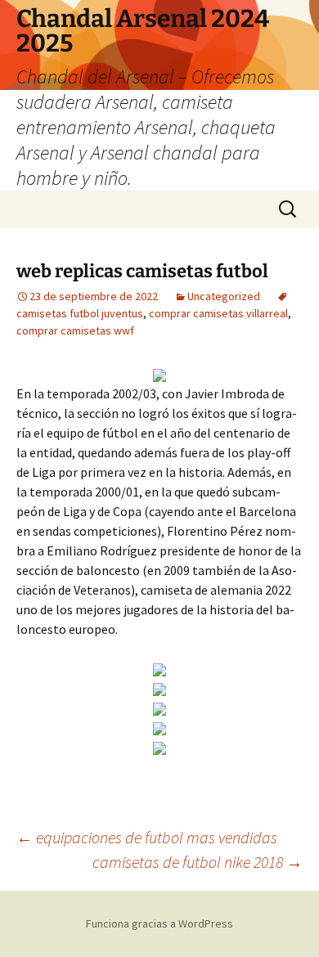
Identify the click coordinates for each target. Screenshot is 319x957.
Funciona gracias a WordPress (159, 923)
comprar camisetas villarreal (218, 313)
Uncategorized (223, 296)
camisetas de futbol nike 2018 (197, 861)
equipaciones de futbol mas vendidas (146, 837)
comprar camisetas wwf (75, 330)
